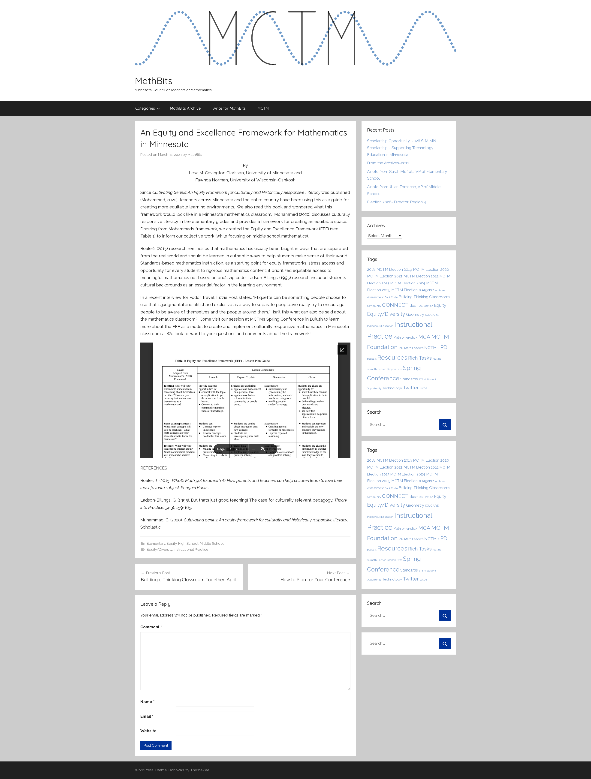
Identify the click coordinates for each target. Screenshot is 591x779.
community (374, 305)
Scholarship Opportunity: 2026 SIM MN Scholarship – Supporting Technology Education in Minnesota (401, 147)
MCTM (263, 108)
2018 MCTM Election (385, 269)
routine (437, 358)
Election (428, 305)
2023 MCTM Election (399, 283)
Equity (172, 543)
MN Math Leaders (410, 348)
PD (443, 347)
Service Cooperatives (390, 369)
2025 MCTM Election (400, 290)
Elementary (156, 543)
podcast (372, 358)
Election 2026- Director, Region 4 (396, 202)
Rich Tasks (420, 358)
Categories (145, 108)
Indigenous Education (380, 326)
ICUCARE (432, 314)
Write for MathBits (229, 108)
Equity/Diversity (159, 549)
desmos (416, 306)
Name (147, 701)
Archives (440, 290)
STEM (422, 379)
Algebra (428, 290)
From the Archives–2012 (388, 163)
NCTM (430, 347)
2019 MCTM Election (421, 269)
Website (148, 730)
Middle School (212, 543)
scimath (372, 369)
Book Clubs (391, 297)
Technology (392, 388)
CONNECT (395, 305)
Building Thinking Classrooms (424, 297)
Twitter (411, 388)
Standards (409, 379)
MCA (424, 337)
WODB (423, 388)
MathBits (153, 80)
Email (146, 716)
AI (420, 290)
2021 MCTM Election (412, 276)
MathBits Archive (185, 108)
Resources (392, 357)
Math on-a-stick (405, 337)
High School (188, 543)
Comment (151, 627)
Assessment (375, 297)
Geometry (415, 314)
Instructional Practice (191, 549)
